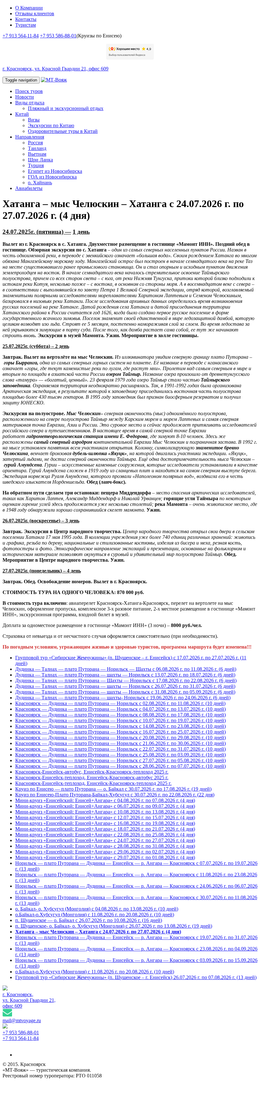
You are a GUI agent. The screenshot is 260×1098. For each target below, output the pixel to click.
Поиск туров (29, 91)
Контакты (25, 19)
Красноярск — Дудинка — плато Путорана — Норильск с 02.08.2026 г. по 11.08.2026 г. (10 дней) (120, 703)
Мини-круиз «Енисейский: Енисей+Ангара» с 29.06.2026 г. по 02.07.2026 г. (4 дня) (105, 851)
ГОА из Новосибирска (52, 177)
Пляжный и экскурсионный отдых (65, 108)
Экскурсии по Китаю (51, 125)
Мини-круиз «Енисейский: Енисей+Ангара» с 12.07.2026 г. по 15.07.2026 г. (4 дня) (105, 817)
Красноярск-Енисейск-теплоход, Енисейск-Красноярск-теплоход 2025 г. (93, 783)
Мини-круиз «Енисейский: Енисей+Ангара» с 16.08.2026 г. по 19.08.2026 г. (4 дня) (105, 823)
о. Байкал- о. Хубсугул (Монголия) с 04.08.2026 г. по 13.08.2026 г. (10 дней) (96, 909)
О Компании (29, 7)
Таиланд (37, 148)
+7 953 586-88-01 (58, 35)
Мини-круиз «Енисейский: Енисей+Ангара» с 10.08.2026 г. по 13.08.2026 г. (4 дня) (105, 811)
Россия (35, 142)
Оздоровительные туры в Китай (63, 131)
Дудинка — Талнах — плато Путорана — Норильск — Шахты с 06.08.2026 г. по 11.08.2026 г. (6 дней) (125, 669)
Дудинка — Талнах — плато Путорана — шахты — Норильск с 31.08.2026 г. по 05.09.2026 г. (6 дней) (125, 692)
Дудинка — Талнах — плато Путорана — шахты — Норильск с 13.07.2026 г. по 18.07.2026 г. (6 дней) (125, 674)
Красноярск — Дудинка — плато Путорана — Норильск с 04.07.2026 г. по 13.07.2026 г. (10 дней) (120, 709)
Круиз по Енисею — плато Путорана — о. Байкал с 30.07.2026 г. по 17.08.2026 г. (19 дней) (113, 789)
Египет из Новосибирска (55, 171)
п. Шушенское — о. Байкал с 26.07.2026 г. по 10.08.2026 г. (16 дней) (88, 920)
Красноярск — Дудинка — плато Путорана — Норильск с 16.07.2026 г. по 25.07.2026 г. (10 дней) (120, 732)
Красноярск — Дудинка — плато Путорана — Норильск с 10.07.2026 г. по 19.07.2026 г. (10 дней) (120, 720)
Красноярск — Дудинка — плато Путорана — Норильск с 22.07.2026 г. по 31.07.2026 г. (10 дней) (120, 749)
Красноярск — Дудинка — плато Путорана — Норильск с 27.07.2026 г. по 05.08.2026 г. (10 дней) (120, 760)
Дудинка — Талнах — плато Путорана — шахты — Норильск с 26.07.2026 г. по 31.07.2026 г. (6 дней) (125, 686)
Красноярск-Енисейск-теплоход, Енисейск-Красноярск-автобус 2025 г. (91, 777)
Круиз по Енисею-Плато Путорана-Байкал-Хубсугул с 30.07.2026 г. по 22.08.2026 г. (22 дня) (114, 794)
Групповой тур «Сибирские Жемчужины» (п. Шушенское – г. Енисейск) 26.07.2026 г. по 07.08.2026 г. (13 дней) (136, 977)
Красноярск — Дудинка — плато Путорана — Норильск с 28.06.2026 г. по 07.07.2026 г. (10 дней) (120, 766)
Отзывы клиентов (34, 13)
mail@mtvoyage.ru (22, 1020)
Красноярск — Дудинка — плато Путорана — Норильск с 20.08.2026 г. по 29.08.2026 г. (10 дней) (120, 737)
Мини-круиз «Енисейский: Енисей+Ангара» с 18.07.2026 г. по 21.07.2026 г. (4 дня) (105, 829)
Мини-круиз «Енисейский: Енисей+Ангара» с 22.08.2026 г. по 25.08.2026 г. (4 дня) (105, 834)
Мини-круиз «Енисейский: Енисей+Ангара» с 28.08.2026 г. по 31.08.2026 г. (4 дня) (105, 846)
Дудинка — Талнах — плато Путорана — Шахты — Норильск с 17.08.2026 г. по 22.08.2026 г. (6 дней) (126, 680)
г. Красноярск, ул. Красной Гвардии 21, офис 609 (55, 68)
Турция (36, 165)
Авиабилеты (28, 188)
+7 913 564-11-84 (21, 35)
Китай (22, 114)
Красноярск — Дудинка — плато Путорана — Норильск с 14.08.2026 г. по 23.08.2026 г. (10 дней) (120, 726)
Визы (34, 119)
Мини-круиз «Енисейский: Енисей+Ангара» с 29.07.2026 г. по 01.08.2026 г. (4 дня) (105, 857)
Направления (29, 137)
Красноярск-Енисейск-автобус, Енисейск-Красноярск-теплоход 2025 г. (91, 771)
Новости (24, 97)
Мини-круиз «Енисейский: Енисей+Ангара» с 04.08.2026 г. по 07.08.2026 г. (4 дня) (105, 800)
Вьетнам (37, 154)
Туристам (25, 25)
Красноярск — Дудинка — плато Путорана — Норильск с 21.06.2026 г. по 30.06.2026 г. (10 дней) (120, 743)
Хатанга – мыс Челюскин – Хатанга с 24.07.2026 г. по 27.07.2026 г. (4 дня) (98, 931)
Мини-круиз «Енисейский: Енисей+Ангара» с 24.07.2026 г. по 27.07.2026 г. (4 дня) (105, 840)
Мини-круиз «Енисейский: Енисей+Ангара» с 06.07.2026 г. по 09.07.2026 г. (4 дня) (105, 806)
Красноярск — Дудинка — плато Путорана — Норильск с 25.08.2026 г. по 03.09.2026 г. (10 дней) (120, 754)
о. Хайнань (40, 182)
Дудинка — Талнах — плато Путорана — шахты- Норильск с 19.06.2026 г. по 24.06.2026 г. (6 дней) (123, 697)
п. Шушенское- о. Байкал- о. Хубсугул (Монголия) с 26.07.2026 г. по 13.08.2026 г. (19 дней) (113, 926)
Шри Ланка (40, 159)
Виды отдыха (29, 102)
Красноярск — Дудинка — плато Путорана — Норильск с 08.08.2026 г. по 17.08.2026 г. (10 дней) (120, 714)
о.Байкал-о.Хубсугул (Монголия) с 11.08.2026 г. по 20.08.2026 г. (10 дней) (94, 914)
